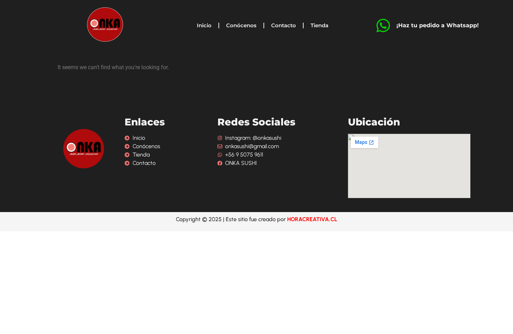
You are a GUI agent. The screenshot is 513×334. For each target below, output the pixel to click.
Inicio (204, 25)
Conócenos (241, 25)
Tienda (319, 25)
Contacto (283, 25)
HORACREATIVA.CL (312, 219)
